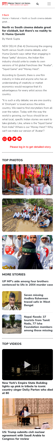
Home (5, 18)
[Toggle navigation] (49, 3)
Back (6, 15)
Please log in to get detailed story (30, 146)
